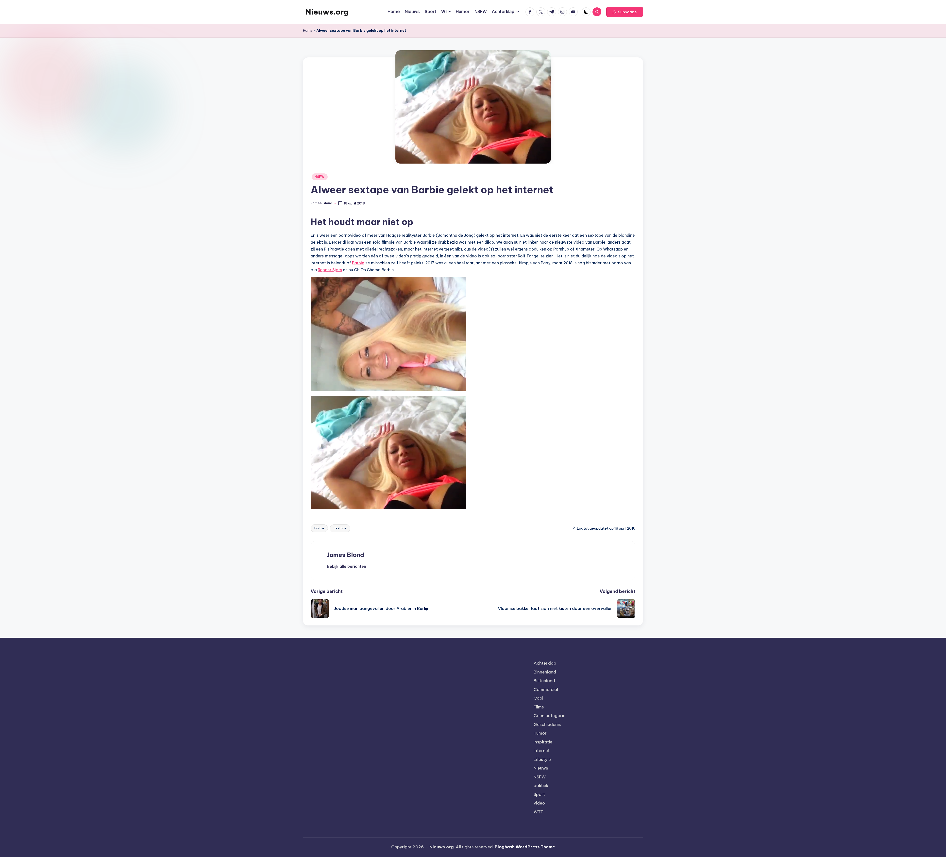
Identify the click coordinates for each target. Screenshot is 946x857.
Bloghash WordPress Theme (525, 847)
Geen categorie (549, 715)
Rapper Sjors (330, 269)
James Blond (345, 554)
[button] (624, 12)
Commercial (546, 689)
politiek (541, 785)
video (539, 803)
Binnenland (545, 672)
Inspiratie (543, 742)
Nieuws (541, 768)
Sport (539, 794)
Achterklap (545, 663)
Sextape (340, 528)
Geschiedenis (547, 724)
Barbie (358, 262)
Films (539, 707)
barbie (319, 528)
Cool (538, 698)
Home (308, 30)
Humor (540, 733)
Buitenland (544, 680)
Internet (542, 750)
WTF (538, 812)
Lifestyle (542, 759)
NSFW (320, 177)
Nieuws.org (326, 12)
